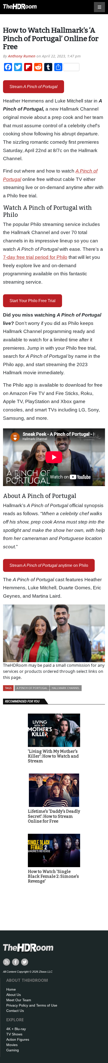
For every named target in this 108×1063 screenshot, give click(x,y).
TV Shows (14, 1034)
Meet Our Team (18, 1000)
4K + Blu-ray (16, 1029)
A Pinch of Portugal (32, 688)
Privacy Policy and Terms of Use (31, 1005)
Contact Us (15, 1011)
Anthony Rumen (21, 55)
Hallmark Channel (66, 688)
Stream (34, 87)
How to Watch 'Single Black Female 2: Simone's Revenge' (53, 876)
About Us (13, 995)
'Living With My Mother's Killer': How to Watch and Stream (53, 756)
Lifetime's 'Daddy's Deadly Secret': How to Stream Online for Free (54, 816)
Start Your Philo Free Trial (33, 301)
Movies (12, 1045)
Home (11, 989)
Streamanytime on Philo (49, 565)
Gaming (12, 1050)
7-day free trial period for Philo (35, 257)
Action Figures (17, 1039)
